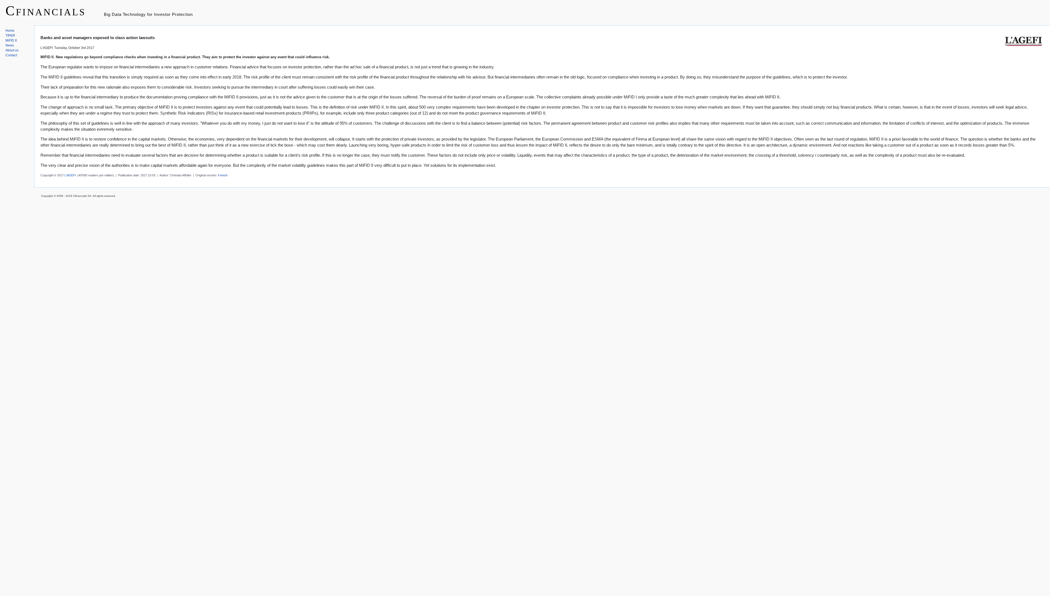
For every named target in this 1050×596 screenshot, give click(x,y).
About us (12, 50)
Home (9, 31)
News (9, 45)
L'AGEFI (70, 175)
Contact (11, 55)
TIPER (10, 35)
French (223, 175)
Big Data (112, 14)
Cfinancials (45, 10)
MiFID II (11, 40)
